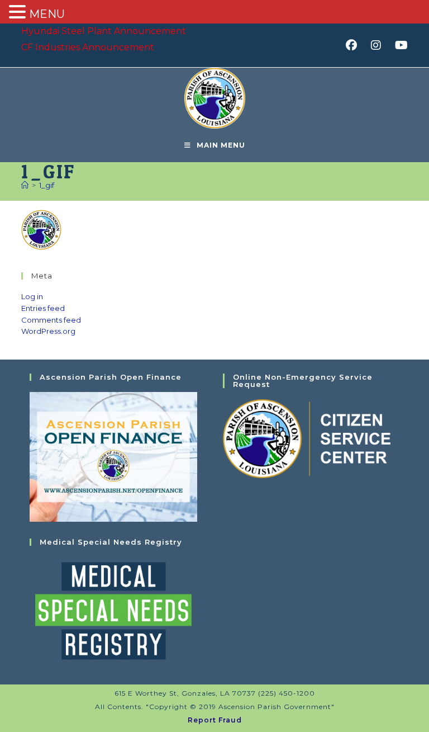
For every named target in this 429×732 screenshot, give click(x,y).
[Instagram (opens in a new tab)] (380, 45)
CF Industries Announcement (87, 47)
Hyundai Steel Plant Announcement (103, 31)
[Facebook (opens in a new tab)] (355, 45)
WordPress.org (48, 331)
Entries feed (43, 308)
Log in (32, 296)
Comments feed (51, 319)
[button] (19, 13)
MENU (47, 14)
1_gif (46, 185)
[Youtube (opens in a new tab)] (400, 45)
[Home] (24, 185)
